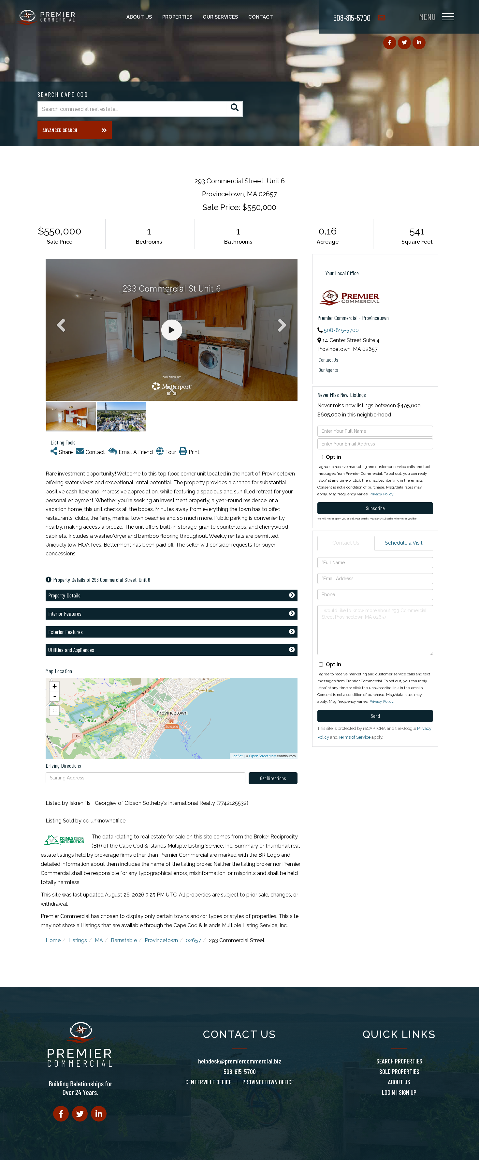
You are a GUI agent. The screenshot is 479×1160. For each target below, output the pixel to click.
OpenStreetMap (262, 756)
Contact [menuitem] (260, 17)
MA (99, 940)
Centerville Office (208, 1082)
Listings (77, 940)
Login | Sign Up (399, 1092)
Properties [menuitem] (177, 17)
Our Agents (328, 370)
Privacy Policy (381, 494)
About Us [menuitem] (139, 17)
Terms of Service (354, 737)
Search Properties (399, 1061)
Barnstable (124, 940)
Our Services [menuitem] (220, 17)
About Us (399, 1082)
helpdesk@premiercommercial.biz (239, 1061)
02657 (193, 940)
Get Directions (273, 778)
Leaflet (237, 756)
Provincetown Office (268, 1082)
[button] (235, 109)
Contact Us (328, 359)
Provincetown (161, 940)
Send (375, 716)
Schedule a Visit (404, 543)
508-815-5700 (351, 17)
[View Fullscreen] (54, 711)
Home (53, 940)
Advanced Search (59, 130)
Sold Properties (399, 1071)
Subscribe (375, 508)
